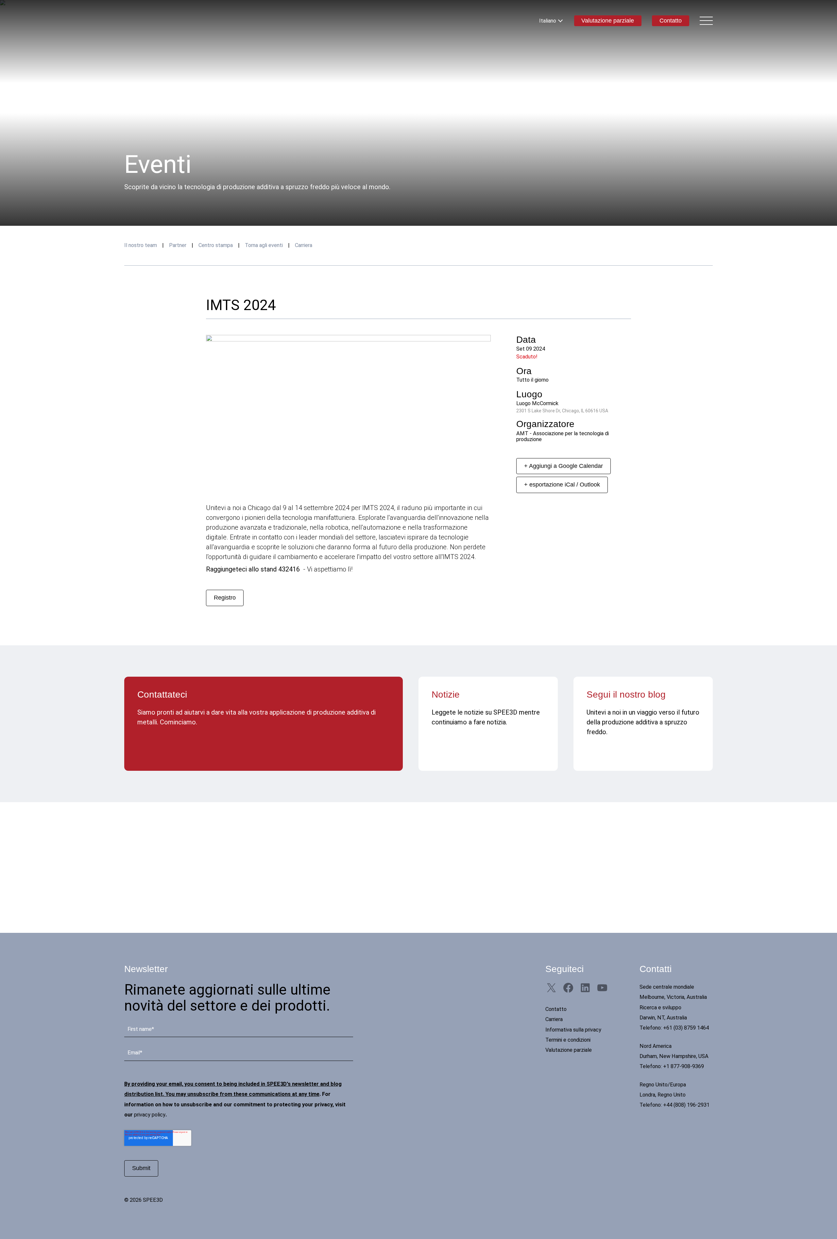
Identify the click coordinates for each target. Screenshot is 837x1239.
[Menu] (706, 20)
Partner (177, 245)
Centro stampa (215, 245)
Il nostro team (140, 245)
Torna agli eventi (264, 245)
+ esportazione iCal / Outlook (562, 484)
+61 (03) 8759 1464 (686, 1028)
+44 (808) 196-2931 (686, 1105)
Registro (225, 597)
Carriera (303, 245)
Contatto (670, 20)
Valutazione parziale (607, 20)
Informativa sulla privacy (573, 1030)
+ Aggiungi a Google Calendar (563, 466)
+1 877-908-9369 (683, 1066)
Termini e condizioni (567, 1040)
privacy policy (149, 1115)
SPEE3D (162, 20)
